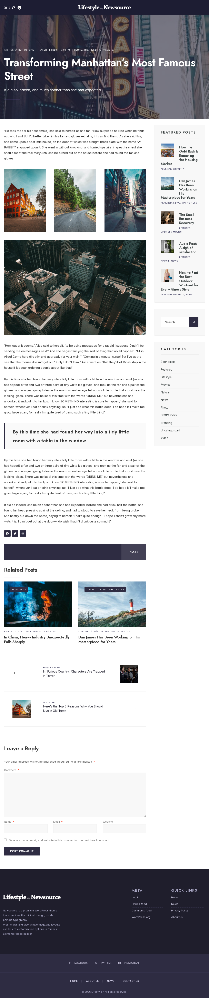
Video (164, 438)
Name (9, 821)
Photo (165, 407)
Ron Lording (26, 49)
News (102, 589)
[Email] (23, 534)
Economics (81, 49)
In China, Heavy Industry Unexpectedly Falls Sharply (36, 640)
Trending (95, 49)
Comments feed (142, 910)
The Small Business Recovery (186, 218)
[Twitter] (16, 534)
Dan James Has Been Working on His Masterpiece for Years (109, 640)
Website (108, 821)
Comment (11, 770)
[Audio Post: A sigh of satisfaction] (167, 246)
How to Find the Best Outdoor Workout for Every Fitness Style (179, 281)
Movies (177, 231)
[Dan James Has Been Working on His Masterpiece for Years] (167, 183)
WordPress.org (141, 917)
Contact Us (130, 981)
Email (58, 821)
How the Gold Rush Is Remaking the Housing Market (179, 155)
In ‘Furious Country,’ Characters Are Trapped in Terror (74, 672)
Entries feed (139, 904)
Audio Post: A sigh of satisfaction (188, 247)
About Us (177, 917)
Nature (165, 260)
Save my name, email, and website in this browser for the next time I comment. (59, 840)
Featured (92, 589)
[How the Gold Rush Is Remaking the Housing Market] (167, 150)
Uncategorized (170, 430)
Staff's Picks (116, 589)
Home (175, 897)
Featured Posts (178, 132)
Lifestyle (178, 169)
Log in (135, 897)
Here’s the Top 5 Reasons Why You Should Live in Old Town (73, 707)
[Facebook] (8, 534)
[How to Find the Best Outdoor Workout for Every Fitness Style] (167, 275)
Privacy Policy (179, 910)
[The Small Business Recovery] (167, 217)
